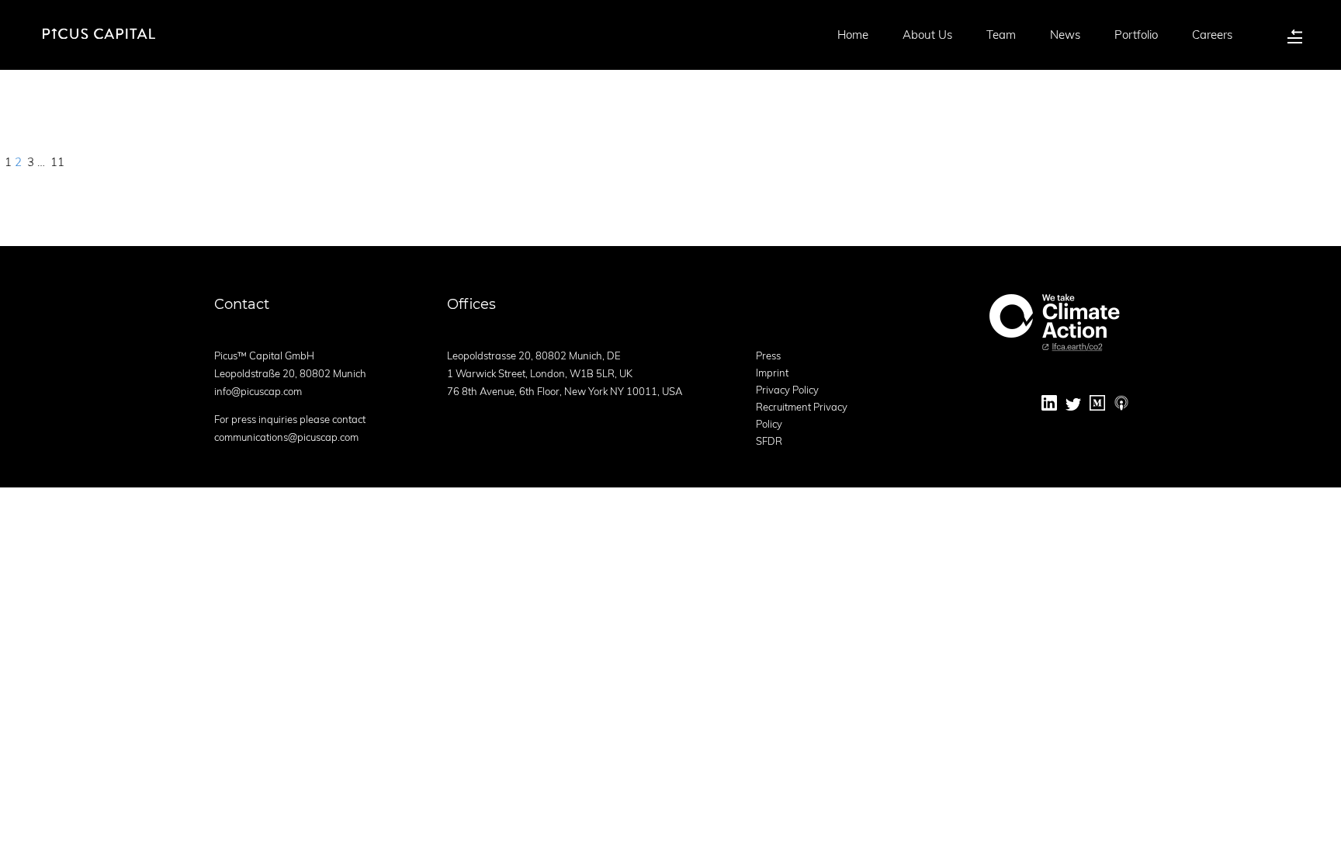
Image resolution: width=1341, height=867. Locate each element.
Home (852, 34)
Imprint (772, 372)
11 (57, 161)
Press (768, 355)
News (1065, 34)
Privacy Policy (787, 389)
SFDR (769, 441)
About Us (927, 34)
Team (1001, 34)
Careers (1212, 34)
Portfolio (1136, 34)
